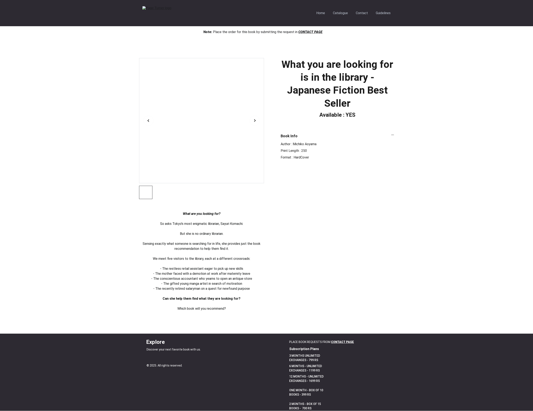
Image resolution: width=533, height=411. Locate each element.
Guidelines (383, 13)
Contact (362, 13)
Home (320, 13)
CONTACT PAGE (310, 32)
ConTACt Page (342, 342)
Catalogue (340, 13)
